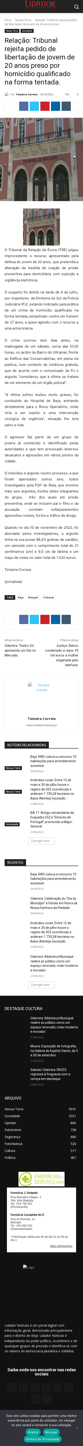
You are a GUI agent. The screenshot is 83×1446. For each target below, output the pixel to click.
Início (8, 20)
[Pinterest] (45, 106)
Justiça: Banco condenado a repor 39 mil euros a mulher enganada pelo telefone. (61, 655)
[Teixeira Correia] (8, 94)
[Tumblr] (66, 106)
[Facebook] (23, 106)
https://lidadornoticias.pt (42, 725)
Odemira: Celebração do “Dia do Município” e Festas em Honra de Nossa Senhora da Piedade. (53, 903)
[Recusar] (77, 1428)
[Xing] (47, 1399)
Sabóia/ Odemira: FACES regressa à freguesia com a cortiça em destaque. (50, 1074)
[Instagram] (23, 1387)
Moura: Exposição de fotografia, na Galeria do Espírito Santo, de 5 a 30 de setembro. (54, 1050)
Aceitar (33, 1432)
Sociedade (27, 30)
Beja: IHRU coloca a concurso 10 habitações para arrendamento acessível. (53, 761)
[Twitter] (34, 106)
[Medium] (46, 1387)
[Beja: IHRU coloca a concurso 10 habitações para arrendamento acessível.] (16, 762)
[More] (77, 106)
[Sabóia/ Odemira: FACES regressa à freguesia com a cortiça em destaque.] (16, 1075)
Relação (33, 597)
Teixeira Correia (27, 94)
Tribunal (48, 597)
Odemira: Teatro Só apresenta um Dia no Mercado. (20, 650)
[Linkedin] (55, 106)
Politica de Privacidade (42, 1439)
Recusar (51, 1432)
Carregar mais (40, 841)
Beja (21, 597)
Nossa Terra (23, 20)
